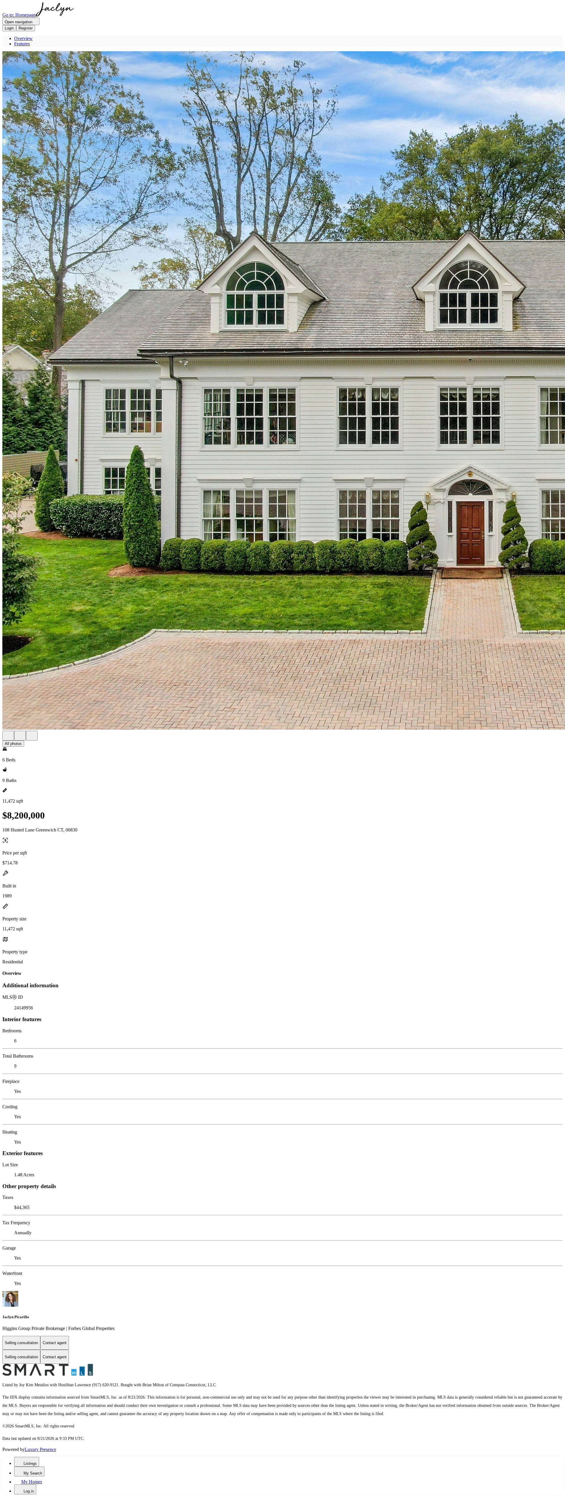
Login (9, 28)
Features (22, 43)
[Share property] (32, 736)
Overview (23, 38)
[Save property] (20, 736)
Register (26, 28)
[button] (282, 391)
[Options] (8, 736)
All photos (13, 743)
